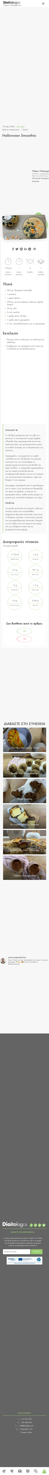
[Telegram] (29, 249)
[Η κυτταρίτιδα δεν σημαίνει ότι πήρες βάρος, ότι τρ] (6, 1003)
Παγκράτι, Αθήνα (26, 1432)
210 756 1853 (26, 1419)
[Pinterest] (21, 249)
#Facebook (36, 178)
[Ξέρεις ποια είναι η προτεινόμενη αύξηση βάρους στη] (6, 979)
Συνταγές (21, 127)
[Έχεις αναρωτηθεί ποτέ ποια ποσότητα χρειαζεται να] (6, 995)
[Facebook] (13, 249)
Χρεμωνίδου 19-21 (26, 1429)
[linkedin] (25, 249)
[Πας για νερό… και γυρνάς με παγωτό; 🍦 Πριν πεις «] (6, 1019)
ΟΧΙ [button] (24, 639)
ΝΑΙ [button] (24, 631)
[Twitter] (17, 249)
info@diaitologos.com (27, 1426)
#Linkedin (35, 181)
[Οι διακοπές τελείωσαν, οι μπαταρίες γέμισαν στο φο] (6, 971)
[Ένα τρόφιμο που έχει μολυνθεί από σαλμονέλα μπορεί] (6, 1027)
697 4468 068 (27, 1422)
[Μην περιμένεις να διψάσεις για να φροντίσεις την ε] (6, 987)
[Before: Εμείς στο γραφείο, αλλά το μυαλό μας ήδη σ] (6, 1011)
